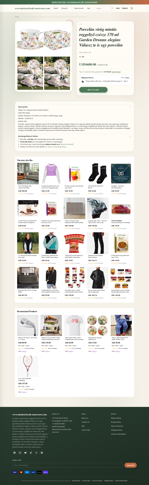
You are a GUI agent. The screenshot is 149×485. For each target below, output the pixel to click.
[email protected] (67, 144)
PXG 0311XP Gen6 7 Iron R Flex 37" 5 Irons (27, 338)
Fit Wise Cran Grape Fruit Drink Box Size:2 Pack (51, 221)
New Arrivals (79, 8)
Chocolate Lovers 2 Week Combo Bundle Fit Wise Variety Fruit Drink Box (74, 291)
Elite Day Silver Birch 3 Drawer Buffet (27, 291)
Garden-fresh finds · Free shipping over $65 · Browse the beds (74, 2)
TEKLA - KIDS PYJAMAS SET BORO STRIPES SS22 (120, 338)
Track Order (86, 430)
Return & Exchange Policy (57, 147)
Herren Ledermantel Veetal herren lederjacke (96, 291)
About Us (85, 418)
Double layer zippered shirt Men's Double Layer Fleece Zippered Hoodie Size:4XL (50, 256)
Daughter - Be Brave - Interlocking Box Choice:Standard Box (118, 187)
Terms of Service (117, 426)
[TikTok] (31, 453)
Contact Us (85, 422)
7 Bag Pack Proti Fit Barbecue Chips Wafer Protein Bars (74, 256)
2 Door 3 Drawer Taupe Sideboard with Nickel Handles (74, 221)
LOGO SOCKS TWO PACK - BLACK (96, 187)
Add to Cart (93, 90)
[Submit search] (112, 8)
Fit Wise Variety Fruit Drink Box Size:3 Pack (74, 187)
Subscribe (130, 465)
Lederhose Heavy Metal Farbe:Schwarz (95, 256)
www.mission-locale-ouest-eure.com (32, 8)
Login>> (24, 351)
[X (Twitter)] (36, 453)
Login (118, 8)
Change (127, 78)
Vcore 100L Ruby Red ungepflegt (24, 379)
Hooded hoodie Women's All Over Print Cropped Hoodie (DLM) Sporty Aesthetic (50, 187)
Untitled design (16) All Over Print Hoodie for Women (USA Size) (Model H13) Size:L (51, 291)
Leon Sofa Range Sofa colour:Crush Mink (24, 187)
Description (23, 107)
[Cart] (131, 8)
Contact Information (118, 434)
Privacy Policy (116, 422)
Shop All (64, 8)
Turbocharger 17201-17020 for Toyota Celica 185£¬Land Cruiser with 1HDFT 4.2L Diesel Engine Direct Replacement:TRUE (97, 222)
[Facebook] (14, 453)
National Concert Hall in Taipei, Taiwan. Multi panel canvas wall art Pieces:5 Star (51, 339)
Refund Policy (116, 418)
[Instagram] (20, 453)
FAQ (83, 426)
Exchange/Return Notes (28, 136)
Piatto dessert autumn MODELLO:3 (95, 338)
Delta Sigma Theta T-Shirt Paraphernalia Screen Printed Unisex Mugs (74, 339)
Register (125, 8)
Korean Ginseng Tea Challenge (120, 221)
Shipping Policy (116, 430)
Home (56, 8)
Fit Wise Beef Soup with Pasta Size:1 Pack (120, 256)
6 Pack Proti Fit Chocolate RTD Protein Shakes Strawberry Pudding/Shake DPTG (27, 222)
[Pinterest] (42, 453)
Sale (88, 8)
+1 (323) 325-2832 (58, 424)
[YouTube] (25, 453)
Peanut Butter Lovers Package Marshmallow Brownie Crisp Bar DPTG (120, 291)
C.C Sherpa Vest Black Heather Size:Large (27, 256)
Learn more (116, 72)
